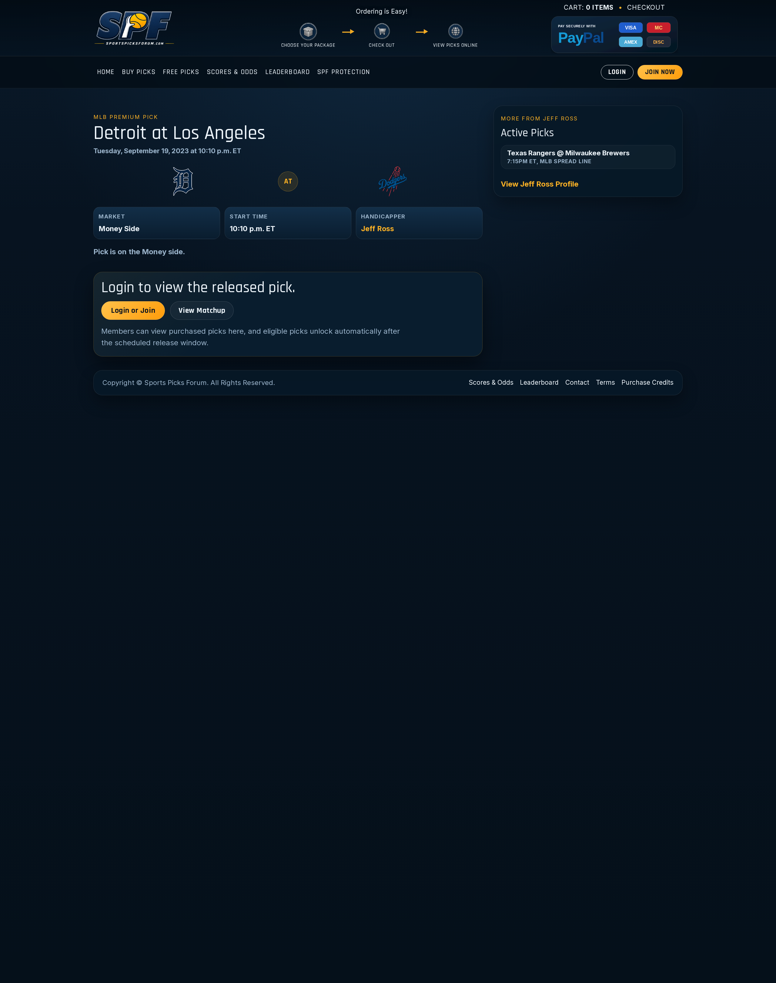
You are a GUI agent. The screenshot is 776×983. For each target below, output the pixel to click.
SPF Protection (343, 72)
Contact (577, 382)
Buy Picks (139, 72)
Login (617, 72)
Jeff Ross (377, 228)
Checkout (646, 7)
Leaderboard (287, 72)
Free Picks (181, 72)
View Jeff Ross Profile (539, 184)
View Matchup (202, 311)
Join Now (660, 72)
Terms (605, 382)
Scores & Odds (232, 72)
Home (106, 72)
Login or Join (133, 311)
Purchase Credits (647, 382)
